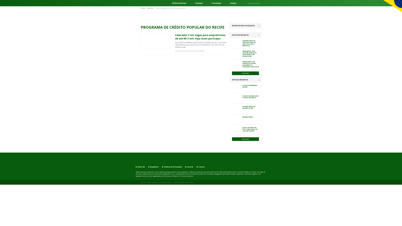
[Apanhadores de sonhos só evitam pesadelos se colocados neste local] (236, 64)
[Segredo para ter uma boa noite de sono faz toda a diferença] (236, 43)
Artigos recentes (240, 80)
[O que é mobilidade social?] (236, 88)
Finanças (199, 3)
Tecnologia (216, 3)
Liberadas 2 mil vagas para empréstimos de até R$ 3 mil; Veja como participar (200, 36)
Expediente (154, 167)
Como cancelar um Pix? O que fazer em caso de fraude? (250, 129)
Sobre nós (141, 167)
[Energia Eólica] (236, 119)
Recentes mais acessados (243, 25)
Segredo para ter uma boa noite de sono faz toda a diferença (249, 43)
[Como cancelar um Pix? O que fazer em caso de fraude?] (236, 130)
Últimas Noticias (179, 3)
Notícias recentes (240, 35)
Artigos (233, 3)
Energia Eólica (247, 117)
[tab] (245, 25)
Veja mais (245, 73)
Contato (201, 167)
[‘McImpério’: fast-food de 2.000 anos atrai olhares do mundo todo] (236, 53)
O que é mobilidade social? (249, 86)
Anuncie (190, 167)
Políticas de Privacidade (173, 167)
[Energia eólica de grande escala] (236, 109)
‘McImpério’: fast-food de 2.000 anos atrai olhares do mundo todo (249, 53)
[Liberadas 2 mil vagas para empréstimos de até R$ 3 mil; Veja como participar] (156, 41)
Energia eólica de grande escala (248, 107)
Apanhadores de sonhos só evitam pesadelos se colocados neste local (250, 64)
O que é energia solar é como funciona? (250, 97)
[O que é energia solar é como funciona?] (236, 98)
